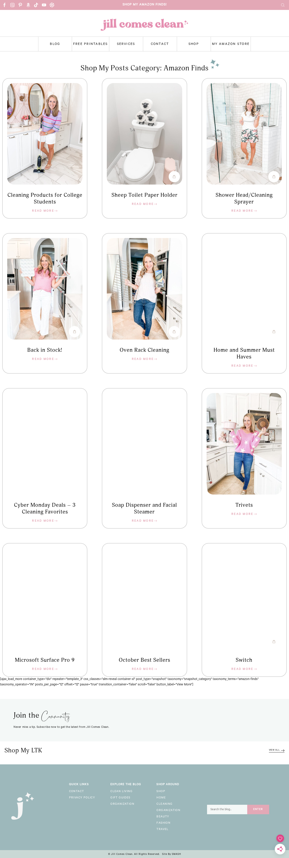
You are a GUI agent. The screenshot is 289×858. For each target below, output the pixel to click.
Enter (258, 809)
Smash (176, 854)
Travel (162, 829)
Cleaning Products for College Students (44, 198)
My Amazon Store (231, 44)
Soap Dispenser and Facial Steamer (144, 508)
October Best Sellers (144, 660)
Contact (160, 44)
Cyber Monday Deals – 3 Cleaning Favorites (45, 508)
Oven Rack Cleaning (144, 350)
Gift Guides (120, 798)
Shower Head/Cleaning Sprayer (244, 198)
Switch (244, 660)
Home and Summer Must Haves (244, 353)
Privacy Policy (82, 798)
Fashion (163, 823)
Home (161, 798)
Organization (122, 804)
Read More (43, 211)
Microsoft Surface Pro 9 (45, 660)
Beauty (162, 817)
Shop (194, 44)
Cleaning (164, 804)
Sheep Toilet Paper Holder (144, 195)
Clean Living (121, 791)
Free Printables (90, 44)
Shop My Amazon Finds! (145, 5)
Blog (55, 44)
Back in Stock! (44, 350)
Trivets (244, 505)
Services (126, 44)
